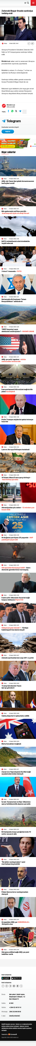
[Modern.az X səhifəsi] (21, 986)
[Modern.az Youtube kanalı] (13, 986)
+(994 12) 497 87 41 (15, 1007)
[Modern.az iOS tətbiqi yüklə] (16, 978)
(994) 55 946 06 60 (15, 1011)
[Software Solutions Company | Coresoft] (12, 1034)
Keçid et (7, 131)
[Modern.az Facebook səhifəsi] (3, 986)
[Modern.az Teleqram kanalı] (10, 986)
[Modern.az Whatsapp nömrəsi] (17, 986)
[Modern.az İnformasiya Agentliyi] (9, 970)
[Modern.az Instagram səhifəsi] (6, 986)
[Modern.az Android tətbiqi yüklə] (6, 978)
